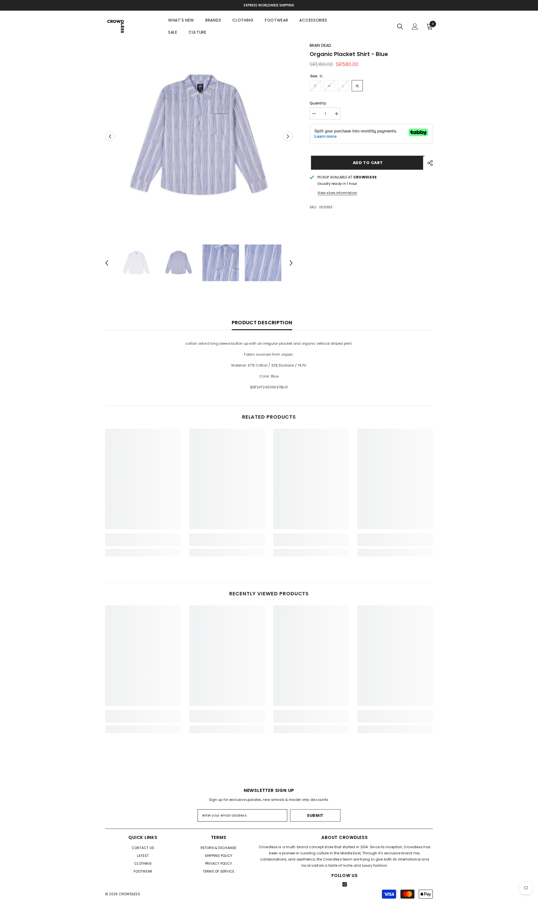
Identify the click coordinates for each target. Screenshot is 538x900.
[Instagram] (344, 884)
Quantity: (318, 103)
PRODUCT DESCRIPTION (262, 322)
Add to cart (366, 162)
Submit (315, 815)
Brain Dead (320, 45)
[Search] (400, 26)
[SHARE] (428, 163)
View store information (337, 192)
